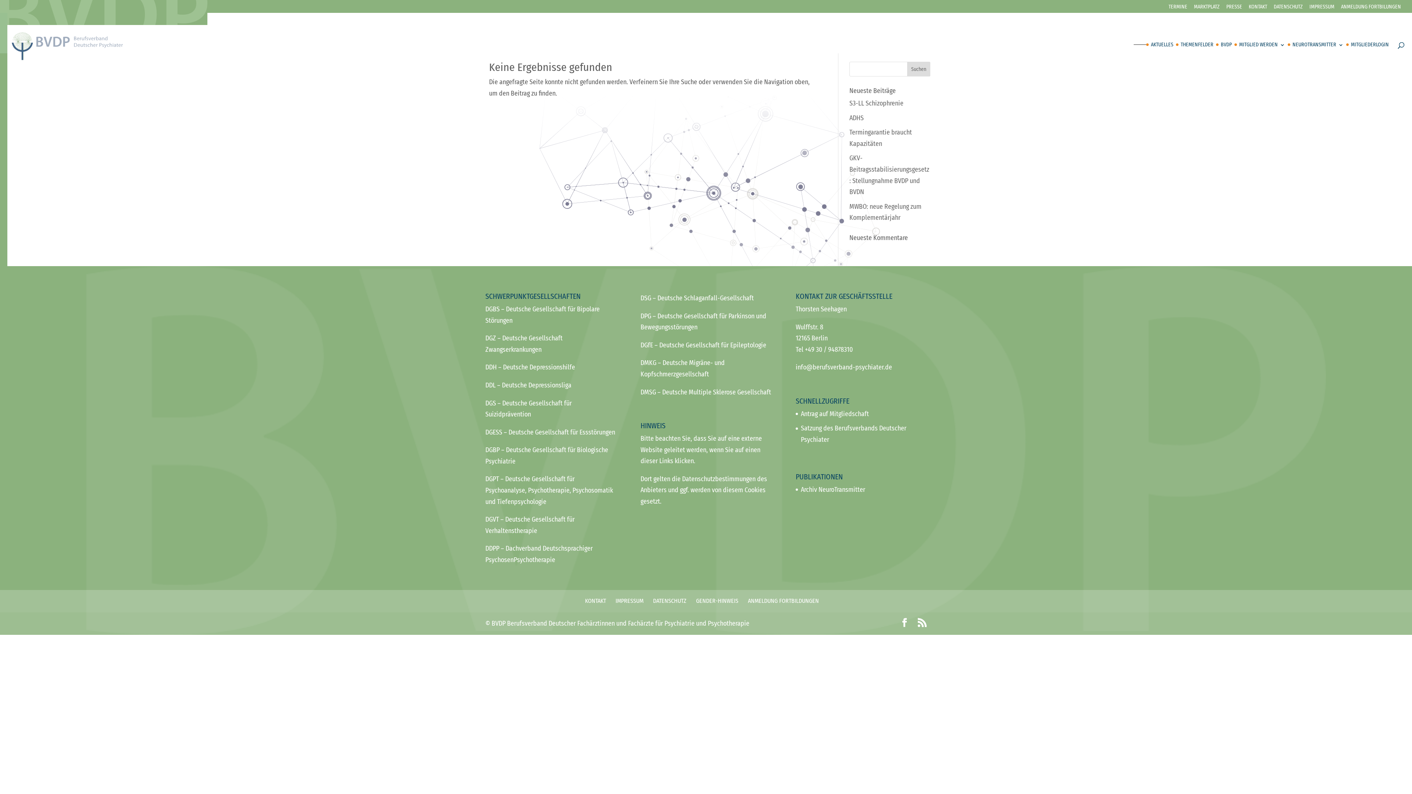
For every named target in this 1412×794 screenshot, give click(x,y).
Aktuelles (1162, 45)
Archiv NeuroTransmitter (833, 490)
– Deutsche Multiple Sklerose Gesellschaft (706, 392)
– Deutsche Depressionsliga (528, 385)
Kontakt (1258, 7)
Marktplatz (1207, 7)
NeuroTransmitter (1314, 45)
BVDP (1226, 45)
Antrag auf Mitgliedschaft (835, 414)
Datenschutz (1288, 7)
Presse (1234, 7)
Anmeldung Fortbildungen (783, 600)
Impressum (1321, 7)
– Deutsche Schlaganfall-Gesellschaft (697, 298)
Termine (1178, 7)
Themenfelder (1197, 45)
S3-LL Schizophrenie (876, 103)
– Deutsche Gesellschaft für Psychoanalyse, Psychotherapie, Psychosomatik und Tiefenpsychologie (549, 490)
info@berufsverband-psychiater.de (844, 367)
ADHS (856, 118)
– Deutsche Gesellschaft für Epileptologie (703, 345)
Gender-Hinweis (717, 600)
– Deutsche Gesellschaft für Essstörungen (550, 432)
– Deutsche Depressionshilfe (530, 367)
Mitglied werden (1258, 45)
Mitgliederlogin (1370, 45)
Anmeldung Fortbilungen (1371, 7)
